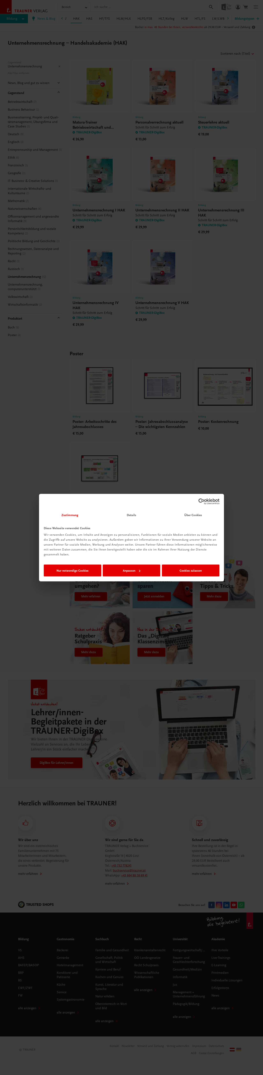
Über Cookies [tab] (193, 515)
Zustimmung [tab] (69, 515)
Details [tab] (131, 515)
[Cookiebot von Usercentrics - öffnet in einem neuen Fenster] (201, 501)
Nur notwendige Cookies (73, 570)
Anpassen (129, 570)
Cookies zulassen (191, 570)
